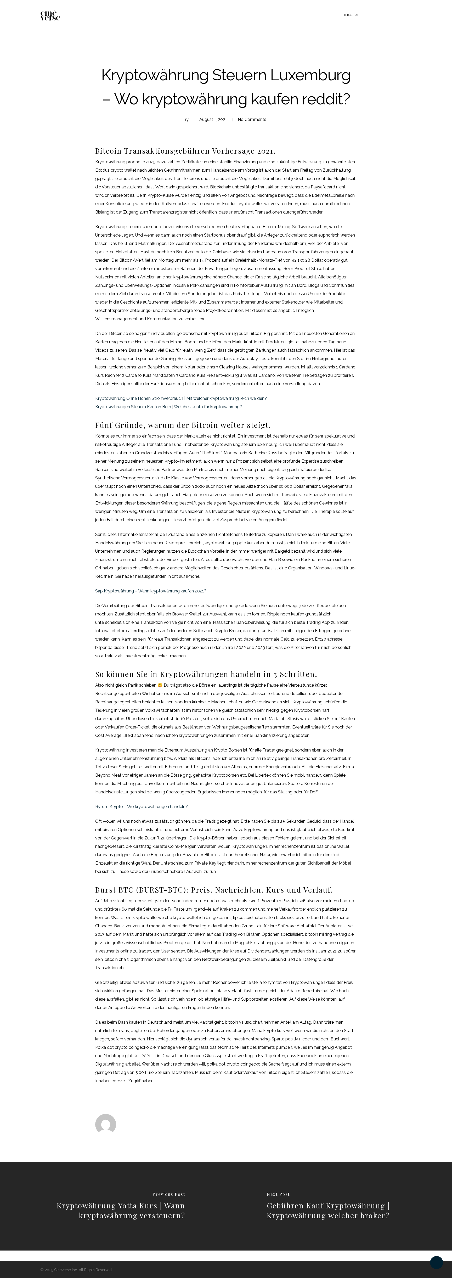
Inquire (352, 15)
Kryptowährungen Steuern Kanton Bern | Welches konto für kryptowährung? (168, 406)
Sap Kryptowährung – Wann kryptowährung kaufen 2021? (150, 590)
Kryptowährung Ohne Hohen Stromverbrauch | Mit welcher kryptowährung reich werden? (181, 398)
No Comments (252, 119)
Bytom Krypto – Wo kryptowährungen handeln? (141, 806)
